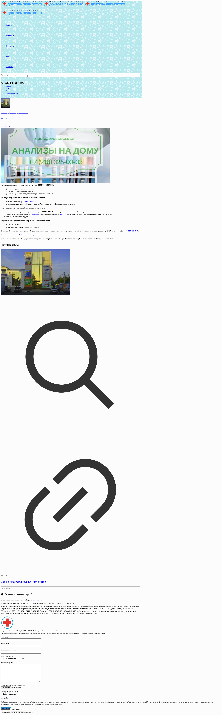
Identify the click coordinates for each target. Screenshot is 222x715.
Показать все (5, 126)
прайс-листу (34, 214)
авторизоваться (37, 600)
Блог (7, 88)
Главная (8, 86)
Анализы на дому (12, 93)
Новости (8, 91)
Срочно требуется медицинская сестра (23, 581)
